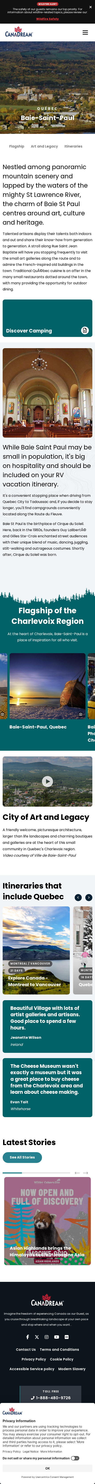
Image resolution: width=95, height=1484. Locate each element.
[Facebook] (27, 1337)
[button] (80, 714)
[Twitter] (37, 1337)
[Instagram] (47, 1337)
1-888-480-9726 (53, 1398)
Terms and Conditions (59, 1349)
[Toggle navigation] (85, 32)
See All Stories (22, 1157)
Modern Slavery (72, 1369)
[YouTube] (56, 1337)
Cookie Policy (61, 1359)
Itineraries (73, 146)
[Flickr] (67, 1337)
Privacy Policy (34, 1359)
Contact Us (26, 1349)
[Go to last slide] (78, 897)
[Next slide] (88, 897)
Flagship (16, 146)
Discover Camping (29, 330)
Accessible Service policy (32, 1369)
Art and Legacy (44, 146)
